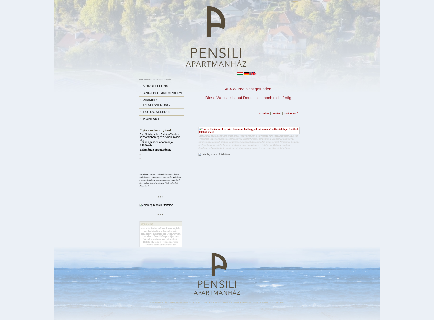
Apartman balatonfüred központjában (161, 235)
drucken (276, 113)
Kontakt (151, 119)
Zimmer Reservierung (156, 102)
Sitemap (295, 2)
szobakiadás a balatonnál (160, 231)
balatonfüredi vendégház (165, 228)
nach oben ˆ (291, 113)
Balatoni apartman (153, 233)
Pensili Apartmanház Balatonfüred (237, 302)
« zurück (264, 113)
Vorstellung (156, 86)
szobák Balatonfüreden (165, 245)
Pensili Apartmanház (158, 302)
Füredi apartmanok (154, 239)
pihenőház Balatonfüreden (161, 240)
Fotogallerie (156, 112)
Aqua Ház (145, 228)
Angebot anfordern (162, 93)
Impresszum (174, 302)
